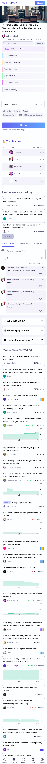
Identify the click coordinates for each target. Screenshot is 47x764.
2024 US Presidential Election (30, 115)
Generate (38, 104)
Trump (25, 111)
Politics (17, 111)
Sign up (40, 3)
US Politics (7, 111)
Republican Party (9, 115)
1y (26, 267)
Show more (7, 236)
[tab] (8, 244)
